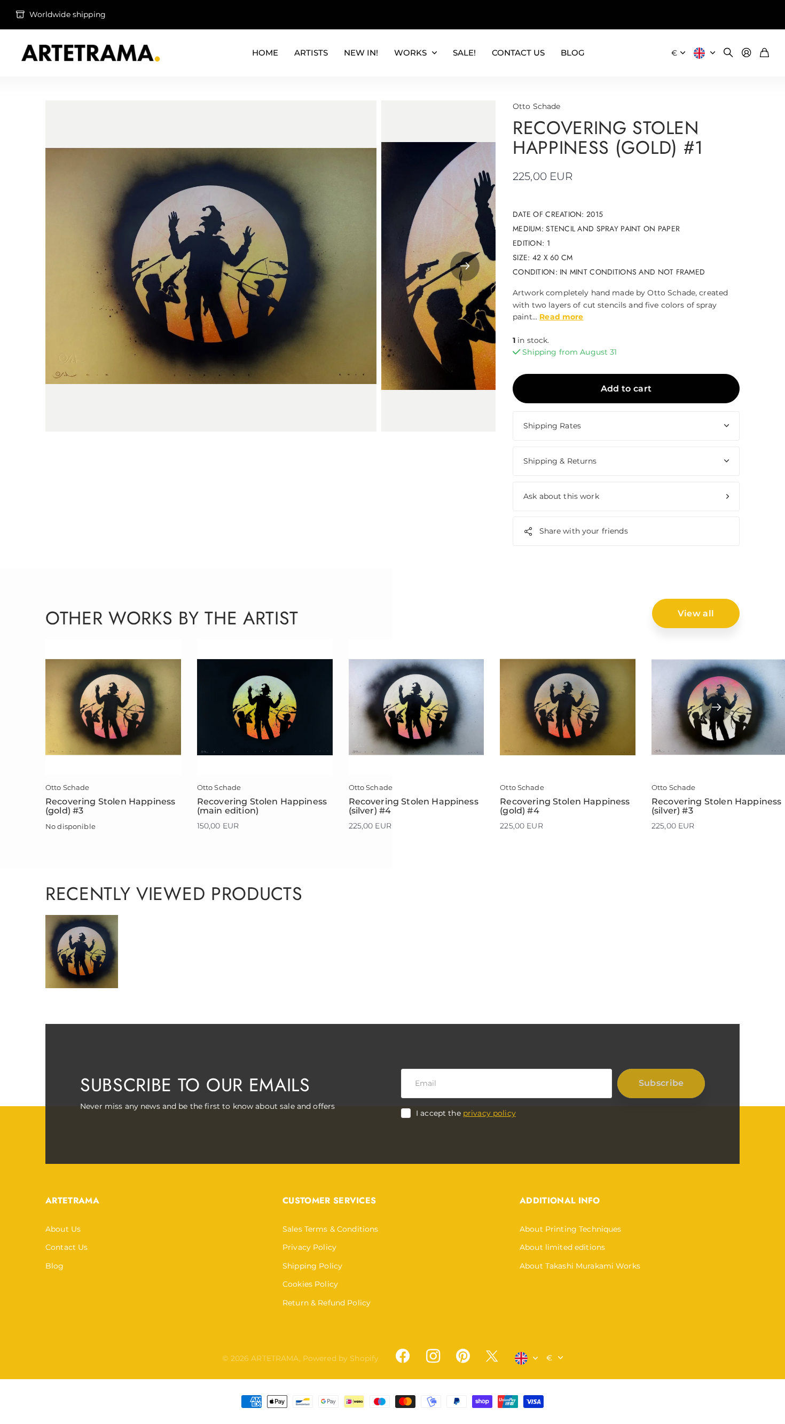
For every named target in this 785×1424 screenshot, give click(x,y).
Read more (561, 317)
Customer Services (329, 1200)
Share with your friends (583, 531)
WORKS (410, 53)
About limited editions (562, 1247)
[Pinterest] (463, 1356)
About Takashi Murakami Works (580, 1266)
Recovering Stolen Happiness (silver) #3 (716, 806)
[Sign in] (746, 53)
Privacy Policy (309, 1247)
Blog (54, 1266)
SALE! (464, 53)
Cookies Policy (310, 1284)
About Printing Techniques (571, 1229)
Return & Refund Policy (326, 1303)
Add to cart (626, 389)
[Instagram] (432, 1356)
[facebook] (403, 1356)
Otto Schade (537, 106)
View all (696, 613)
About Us (63, 1229)
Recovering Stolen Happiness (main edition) (262, 806)
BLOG (573, 53)
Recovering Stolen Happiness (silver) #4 (413, 806)
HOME (265, 53)
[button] (465, 266)
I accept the (466, 1113)
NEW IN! (361, 53)
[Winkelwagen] (764, 53)
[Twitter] (492, 1356)
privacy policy (489, 1113)
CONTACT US (518, 53)
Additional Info (560, 1200)
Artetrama (72, 1200)
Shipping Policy (312, 1266)
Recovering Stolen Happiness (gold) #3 (110, 806)
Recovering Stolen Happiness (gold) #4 (565, 806)
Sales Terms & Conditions (330, 1229)
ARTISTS (311, 53)
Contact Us (66, 1247)
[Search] (728, 53)
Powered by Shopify (341, 1358)
